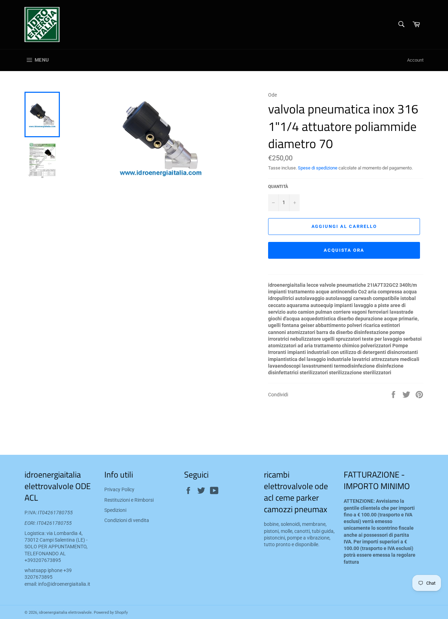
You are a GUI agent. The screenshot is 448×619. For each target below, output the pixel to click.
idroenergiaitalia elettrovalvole (65, 612)
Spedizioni (115, 510)
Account (415, 60)
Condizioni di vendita (126, 520)
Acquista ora (344, 250)
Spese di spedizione (317, 168)
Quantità (278, 186)
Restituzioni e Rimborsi (129, 500)
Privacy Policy (119, 489)
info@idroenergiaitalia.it (64, 584)
